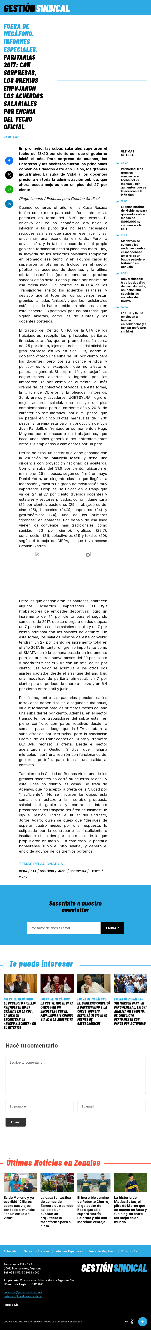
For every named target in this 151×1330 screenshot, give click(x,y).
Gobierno (47, 871)
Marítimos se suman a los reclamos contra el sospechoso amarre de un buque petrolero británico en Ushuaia (133, 254)
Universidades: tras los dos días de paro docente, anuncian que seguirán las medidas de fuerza (133, 290)
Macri (61, 871)
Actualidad (11, 1251)
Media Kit (11, 1305)
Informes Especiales (20, 45)
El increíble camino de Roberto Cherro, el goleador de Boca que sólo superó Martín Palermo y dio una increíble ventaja (93, 1210)
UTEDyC (95, 871)
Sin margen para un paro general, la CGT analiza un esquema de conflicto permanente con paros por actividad (130, 1013)
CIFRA (23, 871)
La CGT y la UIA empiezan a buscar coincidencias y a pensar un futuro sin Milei (134, 322)
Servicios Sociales (37, 1251)
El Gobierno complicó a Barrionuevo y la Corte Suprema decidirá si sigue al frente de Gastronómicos (93, 1013)
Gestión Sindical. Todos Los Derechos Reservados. (53, 1321)
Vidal (23, 876)
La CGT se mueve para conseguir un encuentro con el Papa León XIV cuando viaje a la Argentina (57, 1011)
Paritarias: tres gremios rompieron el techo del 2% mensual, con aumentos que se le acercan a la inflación (133, 182)
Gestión (37, 8)
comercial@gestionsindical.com (23, 1292)
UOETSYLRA (78, 871)
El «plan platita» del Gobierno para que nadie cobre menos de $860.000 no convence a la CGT (134, 218)
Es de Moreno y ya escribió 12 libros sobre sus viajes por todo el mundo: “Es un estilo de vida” (19, 1208)
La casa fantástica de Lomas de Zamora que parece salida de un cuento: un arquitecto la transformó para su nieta (57, 1212)
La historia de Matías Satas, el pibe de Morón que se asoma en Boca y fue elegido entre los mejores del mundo (130, 1210)
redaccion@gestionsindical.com (23, 1296)
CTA (33, 871)
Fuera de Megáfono (18, 30)
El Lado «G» (129, 1251)
